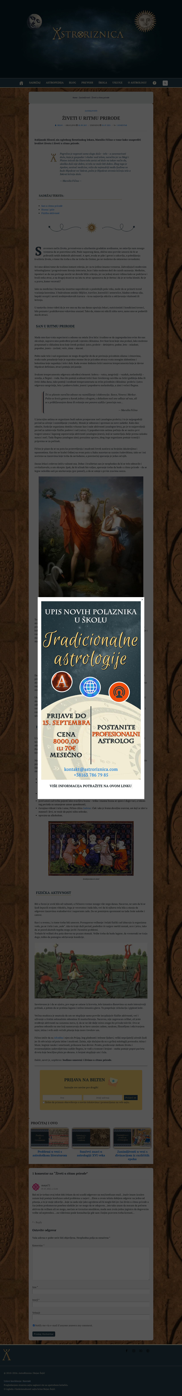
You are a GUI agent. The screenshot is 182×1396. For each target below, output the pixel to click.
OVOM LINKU (120, 786)
